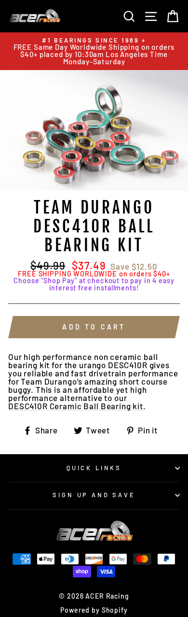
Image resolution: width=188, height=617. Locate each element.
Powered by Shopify (93, 610)
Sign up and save (94, 495)
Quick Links (94, 468)
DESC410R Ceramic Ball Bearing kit (75, 406)
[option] (94, 51)
